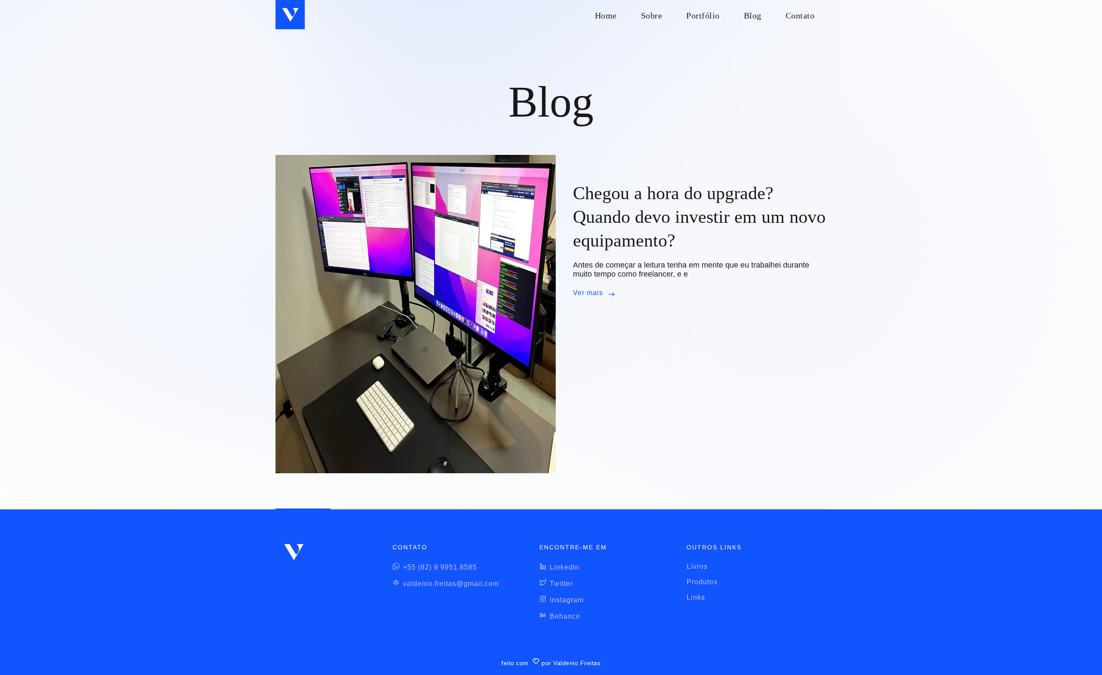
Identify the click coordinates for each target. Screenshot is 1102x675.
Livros (697, 566)
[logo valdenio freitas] (290, 14)
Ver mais (588, 292)
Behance (565, 616)
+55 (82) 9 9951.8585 (440, 567)
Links (696, 597)
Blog (752, 15)
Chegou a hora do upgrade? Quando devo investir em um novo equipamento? (699, 216)
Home (606, 15)
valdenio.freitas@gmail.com (451, 583)
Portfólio (703, 15)
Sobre (651, 15)
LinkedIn (564, 567)
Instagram (567, 600)
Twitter (561, 583)
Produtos (702, 582)
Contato (800, 15)
